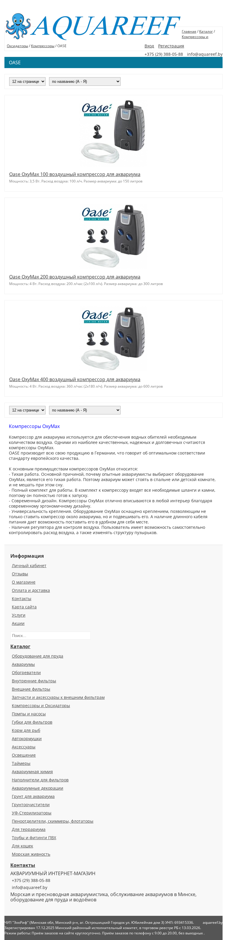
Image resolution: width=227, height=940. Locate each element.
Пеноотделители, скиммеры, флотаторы (52, 821)
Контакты (21, 598)
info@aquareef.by (29, 887)
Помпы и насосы (29, 714)
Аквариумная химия (32, 771)
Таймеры (21, 763)
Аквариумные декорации (37, 788)
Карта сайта (24, 607)
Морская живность (31, 854)
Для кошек (22, 846)
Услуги (18, 615)
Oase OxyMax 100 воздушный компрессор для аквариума (74, 174)
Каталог (206, 31)
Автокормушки (27, 738)
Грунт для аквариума (33, 796)
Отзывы (20, 574)
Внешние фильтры (31, 689)
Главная (189, 31)
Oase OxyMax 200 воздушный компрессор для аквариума (74, 277)
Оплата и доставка (31, 590)
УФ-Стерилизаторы (31, 813)
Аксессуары (23, 747)
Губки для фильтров (32, 722)
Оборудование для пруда (37, 656)
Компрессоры (42, 45)
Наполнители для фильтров (40, 780)
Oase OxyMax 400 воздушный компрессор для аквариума (74, 379)
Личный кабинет (29, 565)
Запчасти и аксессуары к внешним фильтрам (58, 697)
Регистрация (171, 46)
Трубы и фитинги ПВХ (34, 837)
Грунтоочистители (31, 804)
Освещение (24, 755)
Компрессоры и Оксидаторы (41, 705)
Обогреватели (26, 672)
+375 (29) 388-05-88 (31, 880)
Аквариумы (23, 664)
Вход (149, 46)
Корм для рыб (26, 730)
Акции (18, 623)
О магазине (23, 582)
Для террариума (29, 829)
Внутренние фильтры (34, 681)
